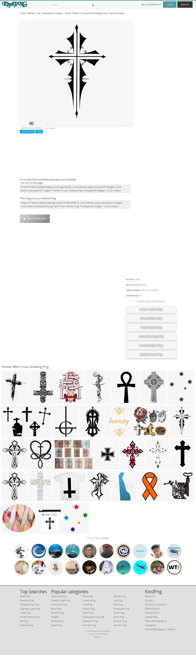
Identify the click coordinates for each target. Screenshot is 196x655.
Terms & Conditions (155, 604)
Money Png (120, 596)
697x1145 (176, 467)
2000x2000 (8, 435)
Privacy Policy (152, 612)
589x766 (62, 402)
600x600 (100, 467)
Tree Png (87, 604)
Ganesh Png (120, 621)
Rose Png (56, 608)
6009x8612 (59, 435)
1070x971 (138, 435)
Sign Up (185, 4)
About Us (150, 596)
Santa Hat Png (59, 604)
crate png (25, 612)
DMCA (39, 131)
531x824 (34, 402)
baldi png (25, 596)
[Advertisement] (76, 155)
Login (170, 4)
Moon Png (88, 612)
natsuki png (26, 625)
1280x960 (90, 402)
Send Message (27, 131)
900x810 (7, 467)
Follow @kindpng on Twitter (160, 629)
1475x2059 (93, 499)
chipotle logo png (30, 608)
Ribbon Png (57, 612)
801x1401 (118, 402)
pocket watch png (29, 616)
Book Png (119, 616)
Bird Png (118, 604)
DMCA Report (152, 608)
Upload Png (151, 616)
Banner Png (120, 625)
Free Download (36, 218)
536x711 (33, 467)
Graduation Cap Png (93, 616)
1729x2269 (174, 402)
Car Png (118, 600)
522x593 (68, 531)
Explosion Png (90, 621)
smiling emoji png (29, 604)
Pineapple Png (121, 608)
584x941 (151, 467)
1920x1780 (59, 499)
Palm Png (87, 596)
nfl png (24, 621)
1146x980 (7, 531)
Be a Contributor (151, 4)
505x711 (33, 499)
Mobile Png (57, 621)
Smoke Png (88, 608)
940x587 (117, 499)
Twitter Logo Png (60, 600)
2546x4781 (86, 435)
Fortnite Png (89, 625)
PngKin (55, 616)
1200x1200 (44, 531)
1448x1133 (60, 467)
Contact (149, 600)
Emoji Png (119, 612)
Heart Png (56, 625)
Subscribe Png (59, 596)
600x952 (174, 435)
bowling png (26, 600)
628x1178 (143, 499)
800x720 (7, 499)
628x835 (125, 467)
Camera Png (89, 600)
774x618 (7, 402)
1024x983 (145, 402)
